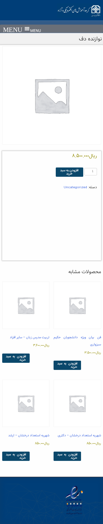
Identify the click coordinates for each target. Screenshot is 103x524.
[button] (35, 31)
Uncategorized (75, 187)
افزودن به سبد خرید (69, 172)
